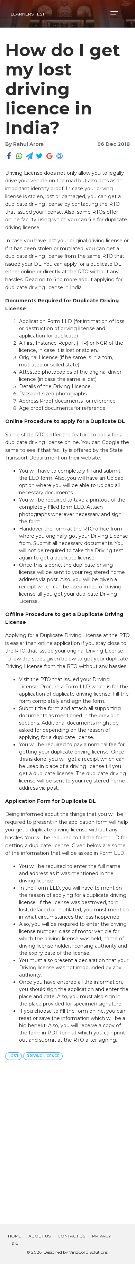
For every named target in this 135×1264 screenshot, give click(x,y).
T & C (13, 1243)
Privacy (101, 1235)
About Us (39, 1235)
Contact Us (71, 1235)
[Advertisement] (67, 1140)
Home (14, 1235)
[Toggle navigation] (112, 14)
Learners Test (28, 14)
